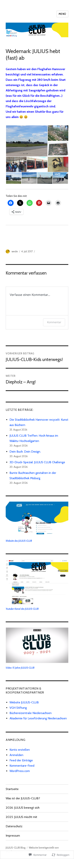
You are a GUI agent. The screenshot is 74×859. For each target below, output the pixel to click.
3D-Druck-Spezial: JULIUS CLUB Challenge (37, 462)
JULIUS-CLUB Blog (15, 847)
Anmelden (16, 755)
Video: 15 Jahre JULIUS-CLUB (20, 667)
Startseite (12, 789)
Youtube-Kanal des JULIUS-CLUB (22, 608)
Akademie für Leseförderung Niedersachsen (38, 718)
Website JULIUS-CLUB (24, 702)
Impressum (13, 835)
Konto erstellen (19, 749)
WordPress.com (19, 771)
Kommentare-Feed (21, 765)
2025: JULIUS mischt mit (21, 817)
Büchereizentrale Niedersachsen (30, 713)
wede (15, 251)
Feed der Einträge (21, 760)
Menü (62, 13)
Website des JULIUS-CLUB (19, 540)
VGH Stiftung (18, 707)
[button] (26, 141)
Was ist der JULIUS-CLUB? (23, 798)
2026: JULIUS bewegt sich (22, 807)
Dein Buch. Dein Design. (25, 451)
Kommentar (54, 322)
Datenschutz (14, 826)
